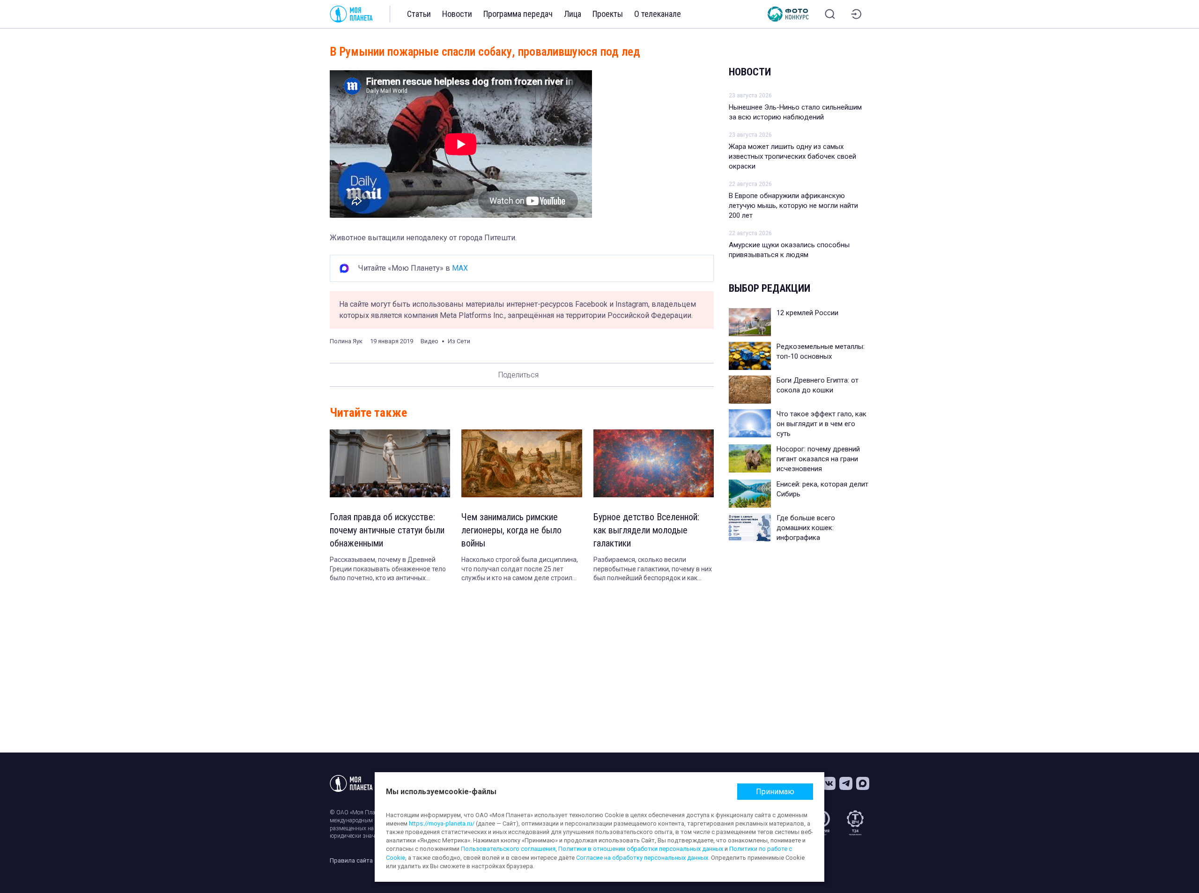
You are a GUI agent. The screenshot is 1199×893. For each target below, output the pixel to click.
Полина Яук (346, 341)
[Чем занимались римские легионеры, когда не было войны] (521, 463)
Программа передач (518, 14)
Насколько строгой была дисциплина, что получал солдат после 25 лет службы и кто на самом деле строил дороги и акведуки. (519, 569)
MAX (460, 268)
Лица (572, 14)
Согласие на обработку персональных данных (642, 857)
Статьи (419, 14)
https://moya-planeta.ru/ (441, 823)
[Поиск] (830, 14)
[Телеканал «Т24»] (855, 823)
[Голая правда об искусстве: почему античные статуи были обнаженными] (390, 463)
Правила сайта (351, 860)
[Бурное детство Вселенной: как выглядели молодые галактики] (653, 463)
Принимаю (775, 791)
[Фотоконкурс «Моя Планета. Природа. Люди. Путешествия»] (788, 14)
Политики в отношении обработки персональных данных (640, 848)
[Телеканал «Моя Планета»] (351, 14)
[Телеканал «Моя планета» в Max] (862, 783)
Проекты (607, 14)
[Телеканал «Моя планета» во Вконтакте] (829, 783)
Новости (457, 14)
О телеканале (657, 14)
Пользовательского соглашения (508, 848)
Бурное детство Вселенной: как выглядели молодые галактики (646, 530)
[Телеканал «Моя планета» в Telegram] (845, 783)
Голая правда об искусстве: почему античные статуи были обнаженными (387, 530)
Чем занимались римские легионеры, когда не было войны (511, 530)
